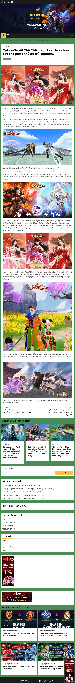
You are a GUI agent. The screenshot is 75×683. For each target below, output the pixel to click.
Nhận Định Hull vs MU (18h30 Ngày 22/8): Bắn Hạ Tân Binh (22, 485)
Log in (4, 541)
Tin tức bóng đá (7, 526)
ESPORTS (6, 46)
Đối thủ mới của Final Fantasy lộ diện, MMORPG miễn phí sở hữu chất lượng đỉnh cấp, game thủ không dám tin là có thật (11, 452)
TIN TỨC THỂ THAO (8, 529)
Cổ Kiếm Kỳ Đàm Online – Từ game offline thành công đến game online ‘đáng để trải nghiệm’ (56, 411)
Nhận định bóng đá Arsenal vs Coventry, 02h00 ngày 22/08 (22, 492)
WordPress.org (7, 550)
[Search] (72, 35)
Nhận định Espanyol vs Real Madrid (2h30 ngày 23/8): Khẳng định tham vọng (28, 489)
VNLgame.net (37, 25)
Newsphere (44, 681)
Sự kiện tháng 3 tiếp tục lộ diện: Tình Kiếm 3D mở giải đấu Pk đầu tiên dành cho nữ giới (19, 409)
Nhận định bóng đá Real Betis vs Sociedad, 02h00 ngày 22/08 (23, 495)
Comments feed (7, 547)
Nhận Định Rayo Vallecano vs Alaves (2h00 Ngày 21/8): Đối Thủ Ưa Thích (26, 498)
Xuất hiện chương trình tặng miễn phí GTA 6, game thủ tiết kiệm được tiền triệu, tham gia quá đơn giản (37, 451)
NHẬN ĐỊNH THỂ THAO (10, 523)
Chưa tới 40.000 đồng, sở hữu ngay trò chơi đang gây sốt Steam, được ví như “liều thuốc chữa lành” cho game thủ (61, 451)
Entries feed (6, 544)
